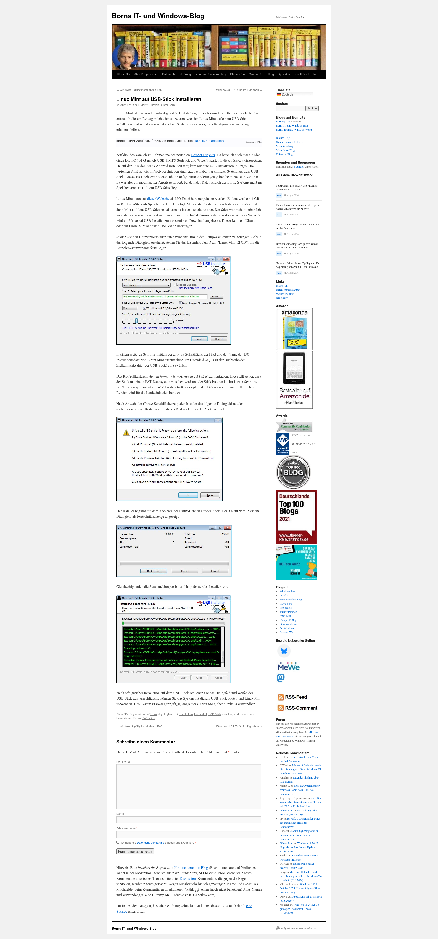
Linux (153, 714)
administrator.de (288, 611)
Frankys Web (287, 632)
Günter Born (167, 105)
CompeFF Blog (288, 620)
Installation (186, 714)
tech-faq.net (286, 607)
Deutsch (287, 94)
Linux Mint (200, 714)
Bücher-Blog (283, 138)
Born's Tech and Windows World (294, 129)
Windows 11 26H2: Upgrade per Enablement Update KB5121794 (299, 847)
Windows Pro (287, 591)
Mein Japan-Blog (285, 150)
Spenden (284, 74)
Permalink (148, 718)
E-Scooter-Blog (284, 154)
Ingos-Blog (286, 603)
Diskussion (237, 74)
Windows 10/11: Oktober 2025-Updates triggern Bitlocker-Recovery (300, 888)
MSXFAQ (285, 616)
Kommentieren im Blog (211, 74)
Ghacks (284, 595)
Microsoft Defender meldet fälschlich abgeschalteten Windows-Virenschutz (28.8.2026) (301, 769)
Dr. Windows (287, 628)
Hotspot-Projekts (203, 154)
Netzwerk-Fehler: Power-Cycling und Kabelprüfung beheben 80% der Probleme (298, 265)
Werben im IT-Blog (261, 74)
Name (121, 813)
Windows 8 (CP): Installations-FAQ (139, 90)
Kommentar (124, 761)
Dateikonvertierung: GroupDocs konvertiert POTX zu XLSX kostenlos (297, 245)
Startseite (123, 74)
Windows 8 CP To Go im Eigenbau (239, 90)
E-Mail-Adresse (126, 828)
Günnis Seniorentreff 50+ (290, 142)
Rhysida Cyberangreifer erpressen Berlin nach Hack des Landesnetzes (300, 790)
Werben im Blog (285, 293)
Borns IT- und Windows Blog (292, 125)
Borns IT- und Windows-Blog (158, 15)
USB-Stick (214, 714)
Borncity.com (283, 121)
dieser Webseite (158, 198)
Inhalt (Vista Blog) (306, 74)
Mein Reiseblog (284, 146)
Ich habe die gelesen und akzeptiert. (158, 843)
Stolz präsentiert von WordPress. (298, 928)
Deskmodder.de (288, 624)
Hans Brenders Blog (291, 599)
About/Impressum (146, 74)
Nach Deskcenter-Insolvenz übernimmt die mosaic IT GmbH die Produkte (300, 802)
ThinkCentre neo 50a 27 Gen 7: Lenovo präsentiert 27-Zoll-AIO (297, 187)
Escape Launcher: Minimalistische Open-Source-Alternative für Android (297, 206)
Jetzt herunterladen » (209, 140)
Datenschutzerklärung (176, 74)
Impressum (282, 285)
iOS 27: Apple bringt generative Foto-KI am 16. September (297, 226)
